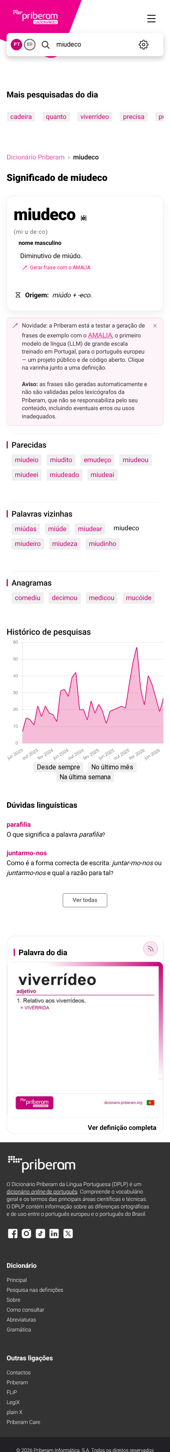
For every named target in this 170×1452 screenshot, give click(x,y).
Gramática (19, 1330)
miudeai (102, 475)
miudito (61, 460)
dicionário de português (42, 1192)
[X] (68, 1237)
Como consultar (25, 1310)
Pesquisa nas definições (35, 1290)
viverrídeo (94, 117)
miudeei (26, 475)
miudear (90, 529)
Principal (17, 1280)
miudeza (65, 544)
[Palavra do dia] (150, 948)
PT (17, 44)
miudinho (102, 544)
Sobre (13, 1300)
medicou (102, 598)
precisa (133, 117)
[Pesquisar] (45, 45)
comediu (27, 598)
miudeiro (28, 544)
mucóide (138, 598)
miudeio (26, 460)
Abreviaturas (21, 1320)
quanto (56, 117)
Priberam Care (23, 1422)
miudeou (135, 460)
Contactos (19, 1373)
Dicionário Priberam (35, 157)
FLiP (12, 1393)
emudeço (97, 460)
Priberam (17, 1383)
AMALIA (100, 335)
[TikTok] (40, 1237)
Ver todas (85, 900)
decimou (65, 598)
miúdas (26, 529)
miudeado (64, 475)
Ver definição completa (122, 1128)
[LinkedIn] (54, 1237)
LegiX (13, 1403)
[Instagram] (26, 1237)
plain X (14, 1412)
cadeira (21, 117)
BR (30, 44)
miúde (57, 529)
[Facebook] (13, 1237)
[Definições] (143, 45)
